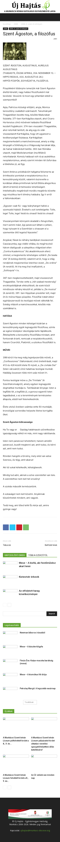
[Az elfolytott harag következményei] (10, 594)
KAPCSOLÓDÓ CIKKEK (15, 555)
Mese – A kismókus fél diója (33, 674)
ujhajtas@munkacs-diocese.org (35, 830)
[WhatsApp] (26, 527)
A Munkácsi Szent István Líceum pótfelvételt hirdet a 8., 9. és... (16, 740)
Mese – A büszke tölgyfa (31, 646)
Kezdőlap (7, 24)
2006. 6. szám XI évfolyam (31, 24)
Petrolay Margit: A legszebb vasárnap (37, 688)
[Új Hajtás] (30, 6)
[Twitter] (12, 527)
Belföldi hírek (51, 545)
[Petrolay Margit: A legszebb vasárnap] (10, 692)
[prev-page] (5, 605)
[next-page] (9, 605)
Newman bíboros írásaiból (32, 632)
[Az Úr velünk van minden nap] (44, 763)
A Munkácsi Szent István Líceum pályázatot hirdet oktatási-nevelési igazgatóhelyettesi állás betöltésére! (43, 743)
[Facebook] (6, 527)
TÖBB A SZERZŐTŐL (38, 555)
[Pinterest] (19, 527)
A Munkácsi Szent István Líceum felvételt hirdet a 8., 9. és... (15, 778)
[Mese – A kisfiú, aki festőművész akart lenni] (10, 566)
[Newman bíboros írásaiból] (10, 636)
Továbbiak (29, 702)
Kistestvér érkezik (29, 576)
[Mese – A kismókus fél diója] (10, 678)
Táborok (7, 545)
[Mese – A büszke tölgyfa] (10, 650)
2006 (16, 24)
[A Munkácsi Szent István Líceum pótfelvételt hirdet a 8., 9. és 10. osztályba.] (16, 726)
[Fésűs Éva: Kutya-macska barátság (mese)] (10, 664)
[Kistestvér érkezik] (10, 580)
